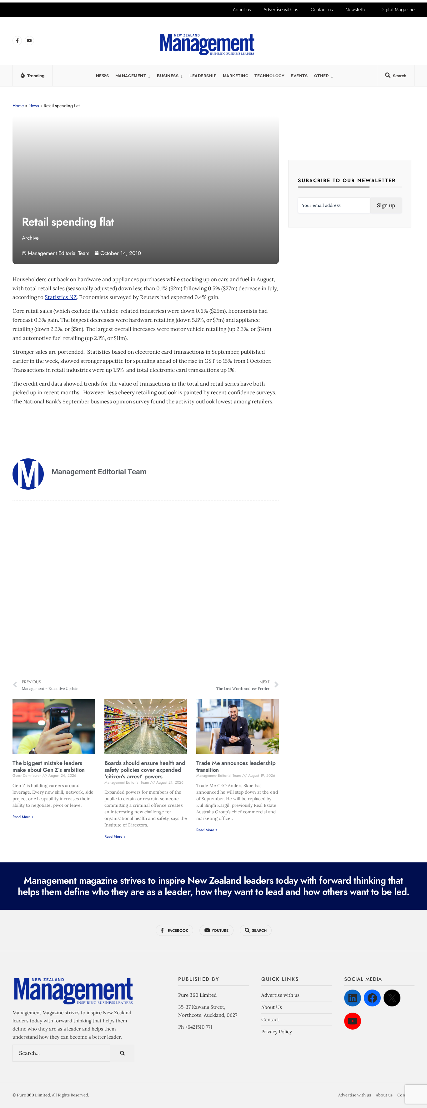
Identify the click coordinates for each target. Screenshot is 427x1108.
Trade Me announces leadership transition (236, 766)
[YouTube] (352, 1021)
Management (130, 75)
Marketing (236, 75)
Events (299, 75)
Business (167, 75)
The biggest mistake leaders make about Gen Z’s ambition (49, 766)
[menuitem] (133, 76)
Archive (30, 238)
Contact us (322, 9)
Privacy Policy (276, 1032)
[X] (392, 998)
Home (18, 105)
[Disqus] (146, 590)
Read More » (23, 817)
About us (242, 9)
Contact (270, 1019)
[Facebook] (372, 998)
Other (321, 75)
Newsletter (356, 9)
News (102, 75)
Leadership (202, 75)
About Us (271, 1007)
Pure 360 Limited (197, 995)
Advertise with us (281, 9)
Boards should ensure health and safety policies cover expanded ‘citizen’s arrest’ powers (144, 770)
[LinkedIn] (352, 998)
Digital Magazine (397, 9)
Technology (269, 75)
